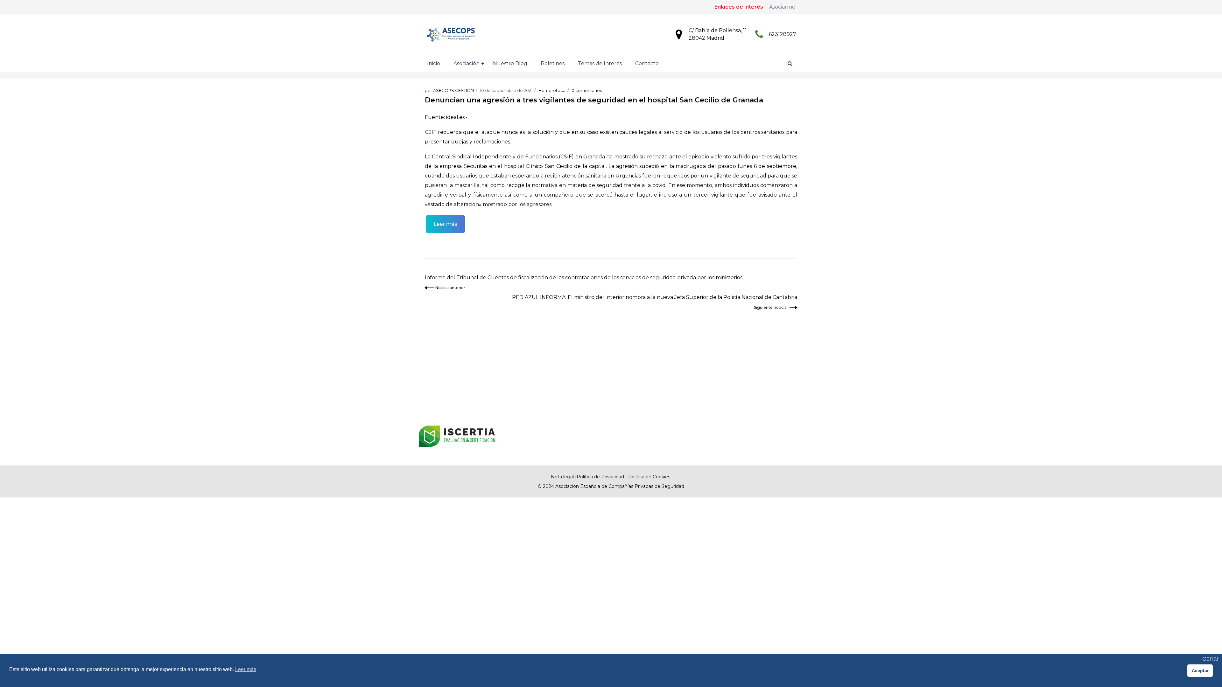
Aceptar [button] (1200, 670)
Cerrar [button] (1210, 659)
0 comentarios (587, 90)
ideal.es (455, 117)
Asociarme (782, 7)
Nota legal (562, 477)
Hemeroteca (551, 90)
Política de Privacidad (600, 477)
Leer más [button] (245, 669)
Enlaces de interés (738, 7)
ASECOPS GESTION (453, 90)
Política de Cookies (649, 477)
